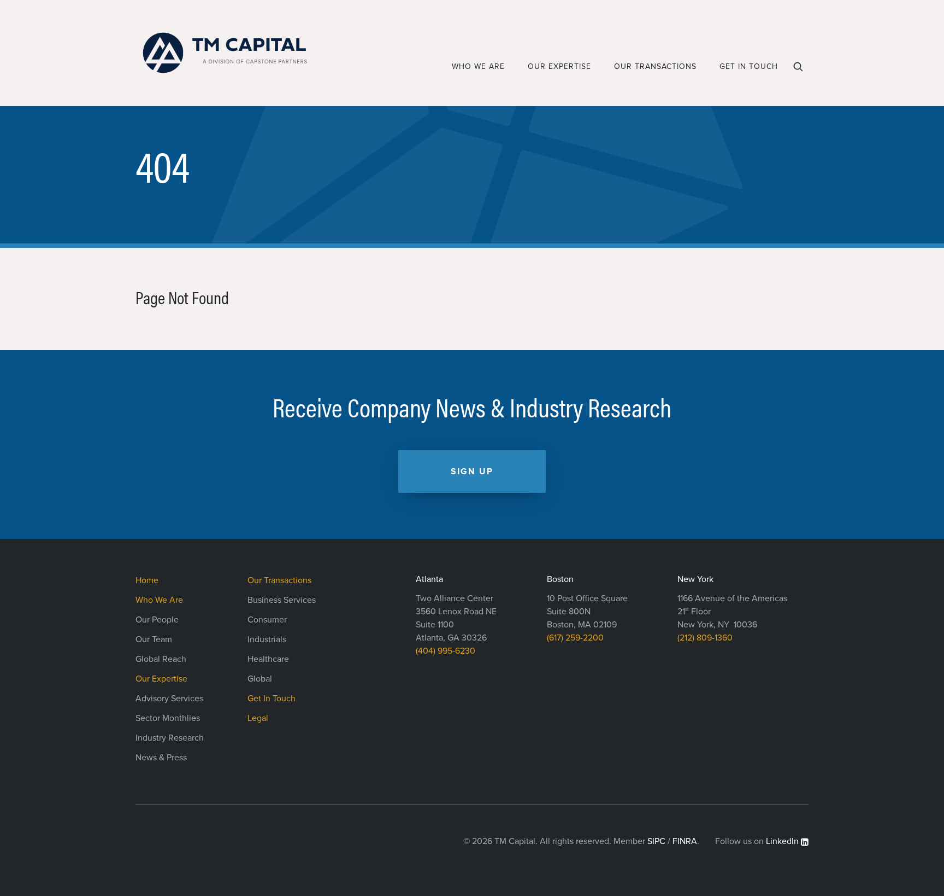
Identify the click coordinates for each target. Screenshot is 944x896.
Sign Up (472, 471)
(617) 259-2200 (575, 637)
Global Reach (160, 659)
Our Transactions (655, 66)
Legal (257, 718)
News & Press (161, 757)
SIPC (656, 841)
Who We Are (478, 66)
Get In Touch (748, 66)
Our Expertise (559, 66)
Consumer (267, 619)
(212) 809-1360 (705, 637)
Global (259, 678)
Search (799, 70)
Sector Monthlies (167, 718)
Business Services (281, 600)
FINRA (684, 841)
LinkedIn (782, 841)
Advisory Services (169, 698)
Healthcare (268, 659)
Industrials (266, 639)
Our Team (153, 639)
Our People (157, 619)
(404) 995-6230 (445, 650)
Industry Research (169, 737)
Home (146, 580)
